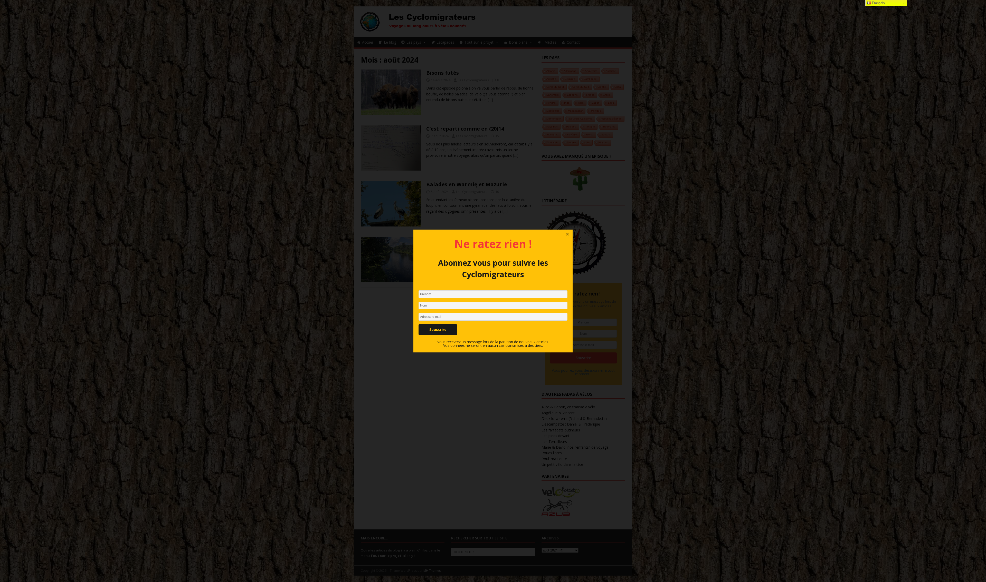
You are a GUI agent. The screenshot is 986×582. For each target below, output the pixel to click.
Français (878, 3)
